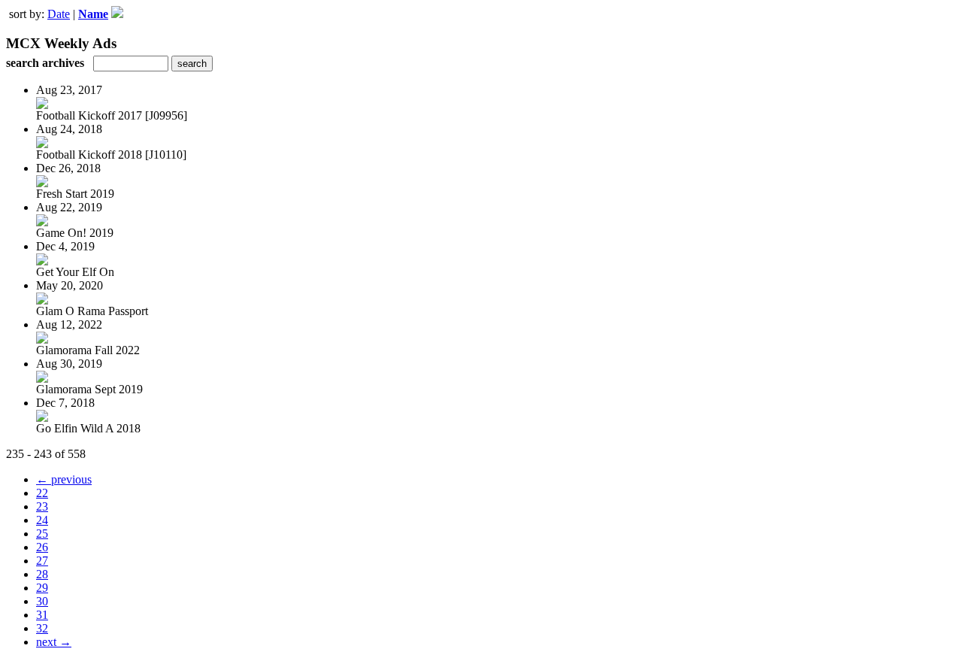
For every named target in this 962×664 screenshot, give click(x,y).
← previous (64, 479)
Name (93, 14)
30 (42, 601)
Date (58, 14)
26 (42, 547)
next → (53, 641)
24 (42, 520)
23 (42, 506)
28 (42, 574)
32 (42, 628)
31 (42, 614)
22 (42, 493)
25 (42, 533)
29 (42, 587)
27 (42, 560)
